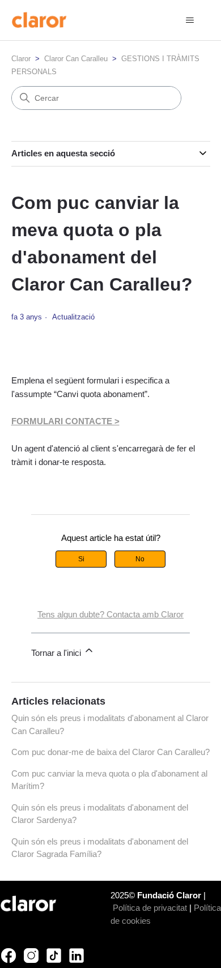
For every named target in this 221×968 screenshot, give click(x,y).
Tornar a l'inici (57, 653)
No (139, 559)
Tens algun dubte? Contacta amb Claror (110, 614)
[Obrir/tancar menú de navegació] (190, 20)
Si (81, 559)
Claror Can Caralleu (76, 58)
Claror (21, 58)
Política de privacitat (150, 907)
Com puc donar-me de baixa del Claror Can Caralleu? (110, 752)
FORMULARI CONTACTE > (65, 421)
